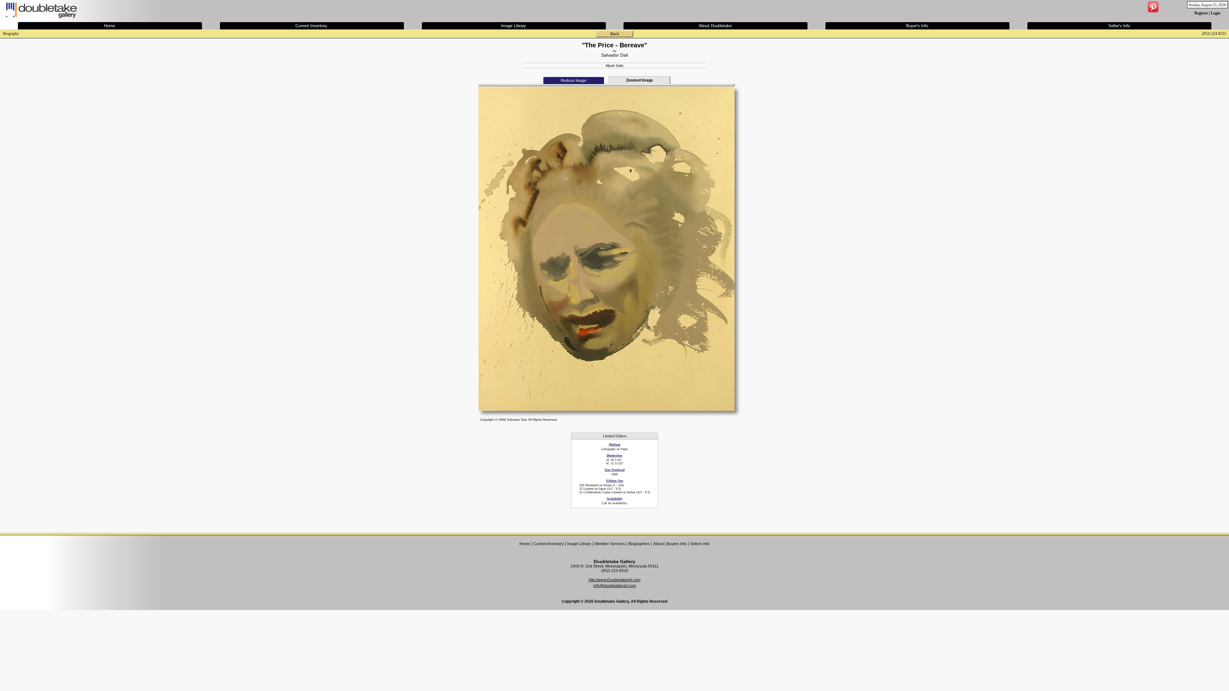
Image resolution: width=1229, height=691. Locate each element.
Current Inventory (549, 544)
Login (1215, 13)
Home (524, 544)
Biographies (639, 544)
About (658, 544)
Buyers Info (677, 544)
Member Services (610, 544)
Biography (11, 33)
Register (1201, 13)
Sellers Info (700, 544)
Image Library (579, 544)
